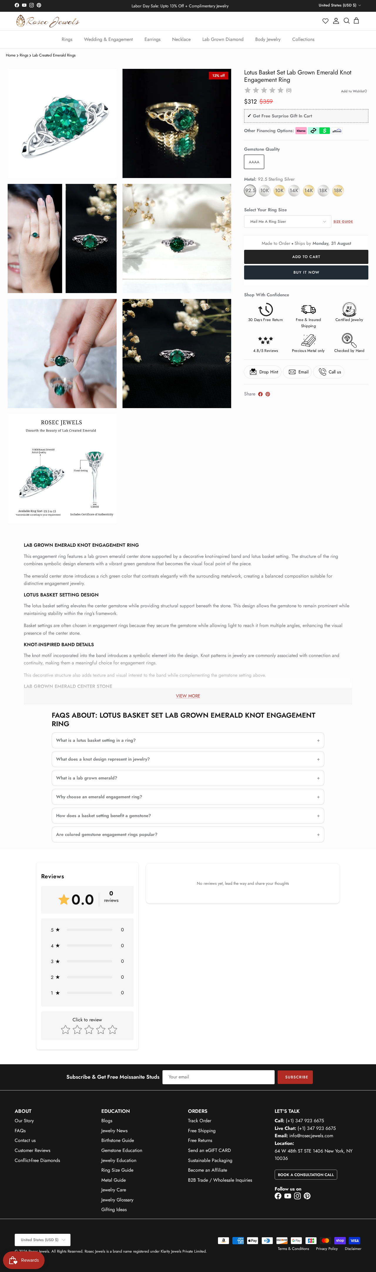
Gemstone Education (121, 1150)
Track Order (199, 1120)
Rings (67, 39)
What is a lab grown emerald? (86, 778)
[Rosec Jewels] (48, 21)
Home (11, 55)
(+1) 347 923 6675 (305, 1120)
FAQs (20, 1130)
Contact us (25, 1140)
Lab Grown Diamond (223, 39)
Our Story (24, 1120)
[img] (264, 90)
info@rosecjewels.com (311, 1135)
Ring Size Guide (117, 1170)
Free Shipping (202, 1130)
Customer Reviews (32, 1150)
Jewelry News (114, 1130)
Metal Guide (113, 1180)
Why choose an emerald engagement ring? (99, 797)
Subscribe (296, 1077)
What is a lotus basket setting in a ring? (96, 740)
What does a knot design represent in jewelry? (103, 759)
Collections (303, 39)
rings (24, 55)
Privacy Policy (327, 1248)
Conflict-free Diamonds (37, 1160)
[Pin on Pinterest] (268, 394)
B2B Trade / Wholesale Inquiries (220, 1180)
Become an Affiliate (207, 1170)
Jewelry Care (113, 1189)
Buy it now (306, 272)
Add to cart (306, 257)
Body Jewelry (268, 39)
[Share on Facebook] (260, 394)
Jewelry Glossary (117, 1199)
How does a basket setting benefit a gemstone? (103, 815)
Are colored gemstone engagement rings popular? (106, 834)
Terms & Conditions (293, 1248)
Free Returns (200, 1140)
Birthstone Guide (117, 1140)
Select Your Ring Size (265, 210)
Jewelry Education (118, 1160)
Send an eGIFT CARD (209, 1150)
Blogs (106, 1120)
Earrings (152, 39)
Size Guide (343, 221)
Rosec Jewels (38, 1251)
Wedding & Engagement (108, 39)
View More (188, 696)
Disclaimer (353, 1248)
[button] (326, 20)
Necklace (181, 39)
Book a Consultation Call (306, 1175)
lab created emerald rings (53, 55)
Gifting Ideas (114, 1209)
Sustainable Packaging (210, 1160)
